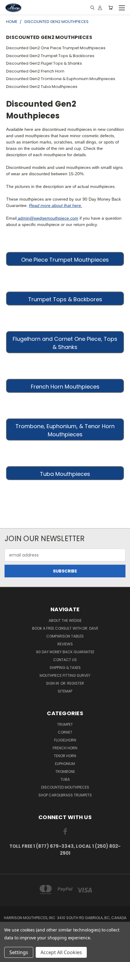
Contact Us (65, 659)
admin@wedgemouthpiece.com (47, 218)
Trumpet (65, 724)
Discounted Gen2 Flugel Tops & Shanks (44, 63)
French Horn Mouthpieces (65, 386)
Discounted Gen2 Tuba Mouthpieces (41, 86)
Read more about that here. (55, 205)
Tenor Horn (65, 755)
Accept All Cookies (61, 952)
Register (75, 683)
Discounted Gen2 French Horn (35, 71)
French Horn (65, 748)
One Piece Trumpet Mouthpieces (65, 259)
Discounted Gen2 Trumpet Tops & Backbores (50, 56)
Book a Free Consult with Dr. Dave (65, 628)
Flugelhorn (65, 740)
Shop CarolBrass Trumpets (65, 795)
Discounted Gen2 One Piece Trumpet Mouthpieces (56, 48)
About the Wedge (65, 620)
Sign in (53, 683)
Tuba (65, 779)
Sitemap (65, 691)
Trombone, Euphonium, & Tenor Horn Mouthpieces (65, 430)
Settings (18, 952)
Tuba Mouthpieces (65, 474)
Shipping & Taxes (65, 667)
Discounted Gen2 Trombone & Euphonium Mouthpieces (60, 79)
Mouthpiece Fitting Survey (65, 675)
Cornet (65, 732)
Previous (9, 956)
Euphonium (65, 763)
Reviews (65, 644)
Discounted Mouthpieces (65, 787)
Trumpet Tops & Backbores (65, 299)
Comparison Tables (65, 636)
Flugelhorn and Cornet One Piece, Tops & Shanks (65, 343)
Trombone (65, 771)
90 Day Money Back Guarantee (65, 651)
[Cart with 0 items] (110, 7)
